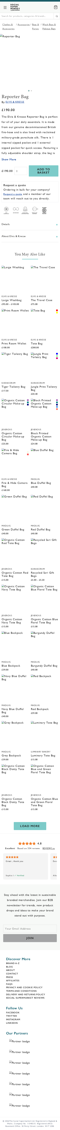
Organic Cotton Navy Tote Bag (12, 620)
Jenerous (7, 429)
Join (30, 938)
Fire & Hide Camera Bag (15, 484)
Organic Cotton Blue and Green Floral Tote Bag (44, 802)
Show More (9, 159)
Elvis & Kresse (15, 101)
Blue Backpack (11, 665)
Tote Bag (37, 343)
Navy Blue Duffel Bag (13, 710)
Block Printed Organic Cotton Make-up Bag (41, 436)
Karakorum (9, 383)
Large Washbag (11, 300)
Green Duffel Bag (13, 529)
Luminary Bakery (41, 752)
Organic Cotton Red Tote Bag (15, 574)
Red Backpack (40, 709)
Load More (30, 826)
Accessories (24, 24)
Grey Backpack (11, 755)
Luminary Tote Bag (43, 755)
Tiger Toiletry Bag (13, 386)
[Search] (57, 16)
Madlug (35, 479)
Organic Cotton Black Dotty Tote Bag (13, 802)
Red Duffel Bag (40, 529)
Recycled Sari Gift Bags (42, 574)
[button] (28, 90)
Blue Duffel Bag (41, 482)
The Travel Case (41, 300)
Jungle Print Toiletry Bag (44, 388)
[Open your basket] (55, 7)
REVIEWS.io (49, 848)
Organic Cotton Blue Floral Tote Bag (44, 620)
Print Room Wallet (14, 343)
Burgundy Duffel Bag (44, 665)
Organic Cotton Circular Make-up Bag (13, 436)
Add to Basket (43, 171)
